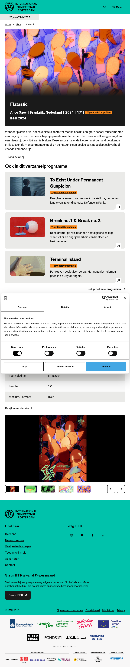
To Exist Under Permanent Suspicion (76, 183)
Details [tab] (65, 307)
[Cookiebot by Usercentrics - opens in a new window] (104, 298)
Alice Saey (18, 112)
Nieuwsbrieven (14, 540)
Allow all (106, 366)
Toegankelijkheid (15, 552)
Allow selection (65, 366)
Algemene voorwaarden (70, 610)
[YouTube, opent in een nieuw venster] (82, 535)
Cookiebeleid (92, 610)
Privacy (121, 610)
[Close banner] (125, 298)
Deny (23, 366)
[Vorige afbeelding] (111, 489)
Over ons (10, 534)
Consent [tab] (22, 307)
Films (18, 24)
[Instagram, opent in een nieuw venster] (71, 535)
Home (8, 24)
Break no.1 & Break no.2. (76, 220)
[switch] (49, 353)
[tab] (12, 489)
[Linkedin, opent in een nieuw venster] (103, 535)
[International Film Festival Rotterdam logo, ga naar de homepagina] (21, 7)
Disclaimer (108, 610)
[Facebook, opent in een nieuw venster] (92, 535)
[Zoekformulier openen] (104, 7)
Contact (10, 565)
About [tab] (107, 307)
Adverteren (12, 558)
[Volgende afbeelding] (121, 489)
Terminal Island (65, 259)
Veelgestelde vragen (18, 546)
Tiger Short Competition (99, 112)
